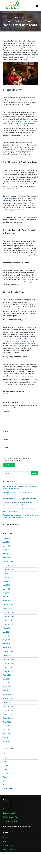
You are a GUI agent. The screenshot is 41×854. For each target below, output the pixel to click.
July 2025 (6, 585)
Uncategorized (8, 789)
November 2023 (8, 663)
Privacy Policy (8, 845)
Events (5, 765)
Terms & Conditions (9, 850)
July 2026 (6, 542)
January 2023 (7, 702)
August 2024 (7, 628)
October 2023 (7, 667)
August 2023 (7, 675)
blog (4, 753)
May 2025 (6, 593)
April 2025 (6, 597)
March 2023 (7, 695)
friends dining (7, 198)
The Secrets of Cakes (10, 809)
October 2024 (7, 620)
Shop (4, 781)
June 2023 (6, 683)
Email (5, 440)
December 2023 (8, 659)
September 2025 (8, 577)
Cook (4, 757)
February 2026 (8, 562)
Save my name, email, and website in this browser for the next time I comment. (19, 459)
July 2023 (6, 679)
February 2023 (8, 698)
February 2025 (8, 605)
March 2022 (7, 741)
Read (4, 777)
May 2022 (6, 734)
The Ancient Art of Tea (10, 817)
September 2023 (8, 671)
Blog (4, 841)
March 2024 (7, 648)
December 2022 (8, 706)
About (5, 837)
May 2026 (6, 550)
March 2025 (7, 601)
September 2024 (8, 624)
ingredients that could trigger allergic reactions (20, 341)
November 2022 (8, 710)
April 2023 (6, 691)
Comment (6, 412)
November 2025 (8, 569)
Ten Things (6, 785)
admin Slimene (20, 391)
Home (17, 17)
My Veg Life (7, 773)
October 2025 (7, 573)
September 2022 (8, 718)
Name (5, 431)
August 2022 (7, 722)
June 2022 (6, 730)
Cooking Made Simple (10, 805)
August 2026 (7, 538)
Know (5, 769)
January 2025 (7, 608)
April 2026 (6, 554)
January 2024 (7, 655)
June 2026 (6, 546)
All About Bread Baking (10, 821)
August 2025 (7, 581)
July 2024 (6, 632)
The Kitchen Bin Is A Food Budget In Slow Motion (19, 499)
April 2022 (6, 738)
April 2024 (6, 644)
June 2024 (6, 636)
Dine (22, 17)
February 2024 (8, 651)
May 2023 (6, 687)
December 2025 (8, 565)
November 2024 (8, 616)
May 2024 (6, 640)
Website (6, 448)
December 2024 (8, 612)
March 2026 (7, 558)
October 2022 (7, 714)
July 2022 (6, 726)
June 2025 (6, 589)
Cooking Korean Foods (10, 813)
